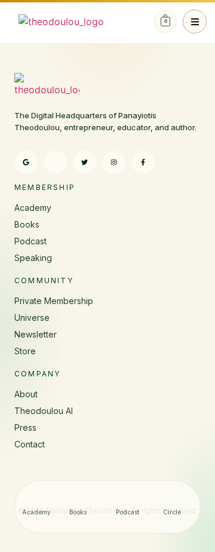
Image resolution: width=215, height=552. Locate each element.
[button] (195, 21)
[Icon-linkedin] (55, 162)
